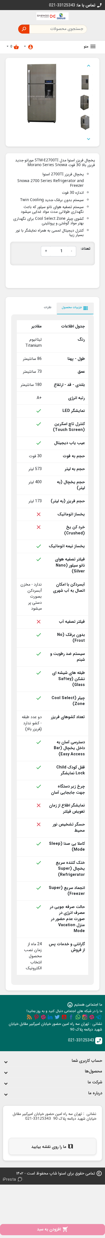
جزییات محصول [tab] (75, 308)
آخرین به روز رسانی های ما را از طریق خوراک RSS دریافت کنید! (29, 1017)
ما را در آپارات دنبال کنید (92, 1017)
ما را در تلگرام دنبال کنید (99, 1017)
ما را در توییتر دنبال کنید (57, 1017)
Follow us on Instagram (85, 1017)
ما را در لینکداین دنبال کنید (50, 1017)
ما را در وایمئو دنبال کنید (43, 1017)
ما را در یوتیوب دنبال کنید (64, 1017)
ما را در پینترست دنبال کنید (36, 1017)
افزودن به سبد (52, 1229)
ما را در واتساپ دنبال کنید (78, 1017)
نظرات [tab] (48, 307)
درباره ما (95, 1093)
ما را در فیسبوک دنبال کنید (71, 1017)
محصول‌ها (93, 1071)
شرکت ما (95, 1082)
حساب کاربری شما (87, 1061)
